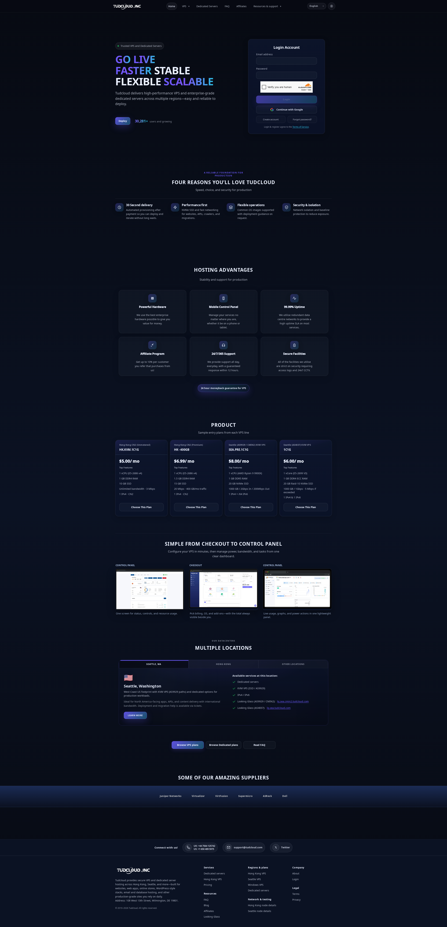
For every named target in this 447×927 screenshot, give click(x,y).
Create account (271, 119)
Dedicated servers (214, 873)
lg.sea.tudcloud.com (279, 707)
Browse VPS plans (187, 745)
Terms (295, 894)
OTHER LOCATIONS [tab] (293, 664)
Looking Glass (212, 916)
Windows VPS (255, 884)
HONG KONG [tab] (223, 664)
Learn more (135, 715)
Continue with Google (289, 109)
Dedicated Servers (207, 6)
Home (171, 6)
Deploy (123, 121)
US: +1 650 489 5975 (204, 849)
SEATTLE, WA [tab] (153, 664)
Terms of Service (300, 126)
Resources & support (266, 6)
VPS (184, 6)
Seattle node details (259, 911)
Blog (206, 905)
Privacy (296, 899)
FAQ (227, 6)
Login (286, 99)
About (295, 873)
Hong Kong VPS (213, 879)
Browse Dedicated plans (223, 745)
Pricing (208, 884)
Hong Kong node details (262, 905)
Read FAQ (259, 745)
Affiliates (241, 6)
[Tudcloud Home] (127, 6)
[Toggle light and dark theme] (331, 6)
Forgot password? (302, 119)
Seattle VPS (254, 879)
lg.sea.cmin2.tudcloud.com (293, 701)
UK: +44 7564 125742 (204, 845)
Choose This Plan (141, 507)
